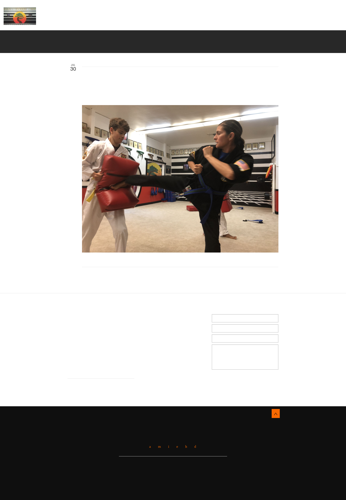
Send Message (230, 381)
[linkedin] (176, 446)
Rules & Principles (206, 21)
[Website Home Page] (20, 16)
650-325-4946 (320, 14)
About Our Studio (104, 21)
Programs (178, 21)
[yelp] (158, 446)
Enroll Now (173, 8)
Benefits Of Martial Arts (144, 21)
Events (233, 21)
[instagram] (194, 446)
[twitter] (167, 446)
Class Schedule (257, 21)
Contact (174, 26)
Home (82, 21)
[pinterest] (185, 446)
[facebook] (149, 446)
